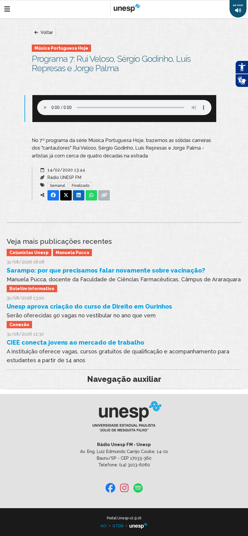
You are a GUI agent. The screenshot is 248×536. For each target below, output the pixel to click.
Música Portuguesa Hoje (61, 48)
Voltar (46, 32)
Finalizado (81, 186)
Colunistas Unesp (29, 252)
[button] (238, 9)
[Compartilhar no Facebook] (53, 195)
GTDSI (118, 526)
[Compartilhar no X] (66, 195)
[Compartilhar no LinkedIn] (78, 195)
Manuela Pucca (72, 252)
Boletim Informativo (31, 288)
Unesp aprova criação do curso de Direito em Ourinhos (89, 306)
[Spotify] (138, 488)
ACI (103, 526)
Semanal (57, 186)
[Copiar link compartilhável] (104, 195)
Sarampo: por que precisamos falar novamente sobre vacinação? (106, 270)
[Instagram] (124, 488)
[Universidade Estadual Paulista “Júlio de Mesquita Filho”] (138, 526)
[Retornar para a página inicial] (124, 418)
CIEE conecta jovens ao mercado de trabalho (75, 342)
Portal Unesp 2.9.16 (124, 518)
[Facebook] (110, 488)
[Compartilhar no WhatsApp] (91, 195)
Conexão (19, 324)
